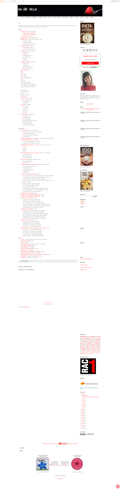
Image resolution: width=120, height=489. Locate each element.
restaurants (87, 338)
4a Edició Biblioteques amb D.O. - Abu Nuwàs (30, 152)
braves (81, 346)
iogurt (91, 342)
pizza (86, 342)
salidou (81, 353)
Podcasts (76, 17)
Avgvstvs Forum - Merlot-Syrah (29, 34)
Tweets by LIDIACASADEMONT (86, 259)
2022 (82, 410)
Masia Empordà (65, 17)
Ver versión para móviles (47, 303)
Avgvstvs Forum (24, 31)
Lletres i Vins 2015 (24, 159)
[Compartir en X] (24, 261)
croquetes (89, 343)
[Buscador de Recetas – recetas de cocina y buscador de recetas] (63, 444)
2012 (82, 427)
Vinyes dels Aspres (25, 114)
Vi (45, 17)
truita (83, 345)
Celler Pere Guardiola (25, 45)
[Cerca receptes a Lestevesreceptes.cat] (72, 443)
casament (97, 352)
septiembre (84, 395)
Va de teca (27, 9)
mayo (83, 400)
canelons (94, 344)
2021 (82, 412)
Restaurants (27, 17)
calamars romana (89, 345)
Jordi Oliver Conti (24, 98)
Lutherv (84, 203)
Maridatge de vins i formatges (40, 228)
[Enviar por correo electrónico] (22, 261)
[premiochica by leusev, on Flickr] (65, 464)
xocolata (92, 336)
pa (99, 336)
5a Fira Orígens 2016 (25, 130)
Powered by (86, 67)
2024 (82, 394)
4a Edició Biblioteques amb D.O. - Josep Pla (30, 144)
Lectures (82, 17)
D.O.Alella (45, 254)
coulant (97, 345)
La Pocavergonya (24, 246)
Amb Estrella (34, 17)
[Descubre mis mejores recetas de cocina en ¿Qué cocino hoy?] (50, 443)
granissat (87, 352)
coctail (99, 349)
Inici (22, 17)
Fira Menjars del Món (96, 350)
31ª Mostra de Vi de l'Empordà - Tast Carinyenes (30, 194)
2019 (82, 415)
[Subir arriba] (118, 487)
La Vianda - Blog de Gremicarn (86, 267)
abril (83, 402)
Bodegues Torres (24, 37)
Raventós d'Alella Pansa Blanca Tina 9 (28, 254)
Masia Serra (23, 104)
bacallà (81, 343)
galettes (88, 351)
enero (83, 407)
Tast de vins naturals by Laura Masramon (29, 173)
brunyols (86, 346)
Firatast (92, 346)
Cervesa (49, 17)
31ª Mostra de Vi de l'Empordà (27, 197)
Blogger (63, 475)
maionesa (88, 344)
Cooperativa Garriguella (25, 61)
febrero (83, 405)
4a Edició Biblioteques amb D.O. (27, 139)
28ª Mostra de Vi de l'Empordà (27, 220)
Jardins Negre (23, 250)
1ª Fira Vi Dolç (24, 182)
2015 (82, 422)
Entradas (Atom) (27, 306)
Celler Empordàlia (24, 69)
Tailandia (84, 349)
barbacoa (94, 349)
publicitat (98, 339)
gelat (90, 340)
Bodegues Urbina (24, 39)
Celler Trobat (23, 77)
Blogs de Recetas (83, 269)
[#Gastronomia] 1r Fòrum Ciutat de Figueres (90, 396)
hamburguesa (97, 343)
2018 (82, 417)
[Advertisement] (47, 319)
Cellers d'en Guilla (24, 50)
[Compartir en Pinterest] (27, 261)
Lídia (83, 201)
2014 (82, 423)
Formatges (41, 17)
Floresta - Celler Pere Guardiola (27, 248)
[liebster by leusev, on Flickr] (77, 470)
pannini (83, 351)
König (98, 351)
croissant (96, 340)
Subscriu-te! (90, 63)
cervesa (91, 339)
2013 (82, 425)
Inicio (48, 301)
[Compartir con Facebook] (26, 261)
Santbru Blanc (23, 256)
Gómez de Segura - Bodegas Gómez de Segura (30, 251)
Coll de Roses (23, 243)
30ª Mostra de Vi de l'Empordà (27, 208)
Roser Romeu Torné (25, 253)
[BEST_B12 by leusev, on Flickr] (43, 470)
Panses (22, 239)
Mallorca (92, 352)
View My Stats (60, 478)
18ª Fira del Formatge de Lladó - (27, 228)
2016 (82, 420)
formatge (82, 336)
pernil (84, 339)
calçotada (88, 350)
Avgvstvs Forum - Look (27, 35)
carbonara (82, 352)
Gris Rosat (23, 257)
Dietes (58, 17)
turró (89, 349)
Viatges (87, 17)
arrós (97, 342)
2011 (82, 428)
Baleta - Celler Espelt (25, 240)
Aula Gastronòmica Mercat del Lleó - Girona (29, 164)
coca (81, 342)
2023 (82, 409)
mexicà (99, 344)
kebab (83, 350)
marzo (83, 403)
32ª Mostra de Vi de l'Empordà (27, 193)
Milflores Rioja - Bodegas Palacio (27, 245)
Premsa (71, 17)
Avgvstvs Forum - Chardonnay (29, 32)
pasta (84, 340)
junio (83, 398)
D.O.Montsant (39, 256)
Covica (22, 90)
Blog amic (92, 17)
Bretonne (93, 351)
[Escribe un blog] (23, 261)
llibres (83, 344)
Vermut (54, 17)
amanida (98, 338)
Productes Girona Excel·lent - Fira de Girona (30, 138)
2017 (82, 418)
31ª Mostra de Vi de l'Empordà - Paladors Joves (30, 196)
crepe (97, 346)
